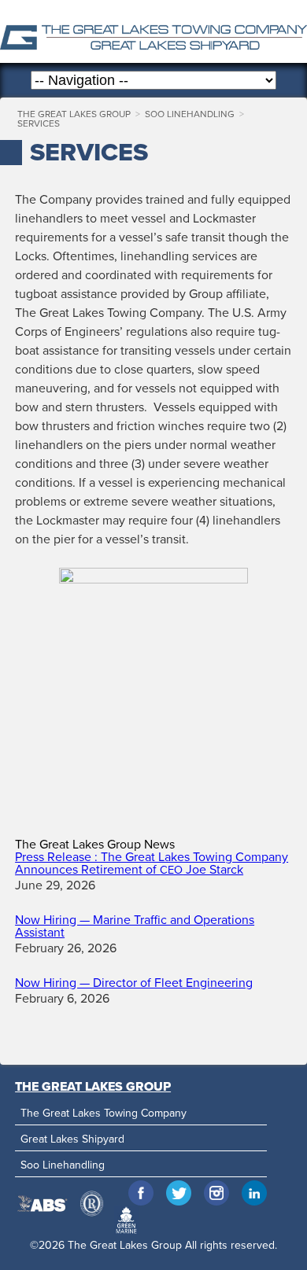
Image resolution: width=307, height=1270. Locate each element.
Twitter (178, 1193)
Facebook (141, 1193)
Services (38, 123)
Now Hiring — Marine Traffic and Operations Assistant (134, 926)
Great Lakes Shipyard (72, 1139)
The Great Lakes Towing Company (103, 1113)
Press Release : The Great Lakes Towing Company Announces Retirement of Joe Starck (151, 863)
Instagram (216, 1193)
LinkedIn (254, 1193)
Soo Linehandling (190, 114)
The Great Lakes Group (153, 31)
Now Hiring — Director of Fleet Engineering (134, 983)
